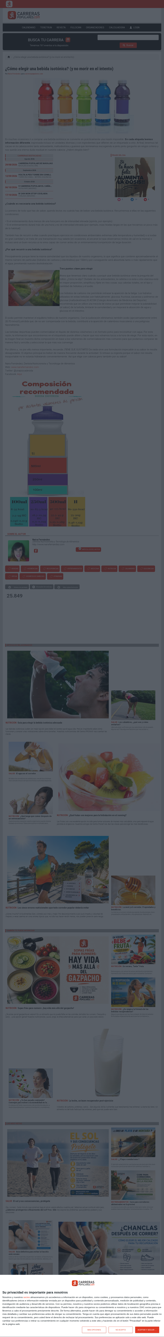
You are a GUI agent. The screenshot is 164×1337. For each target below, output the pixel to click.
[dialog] (82, 1306)
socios (26, 1297)
